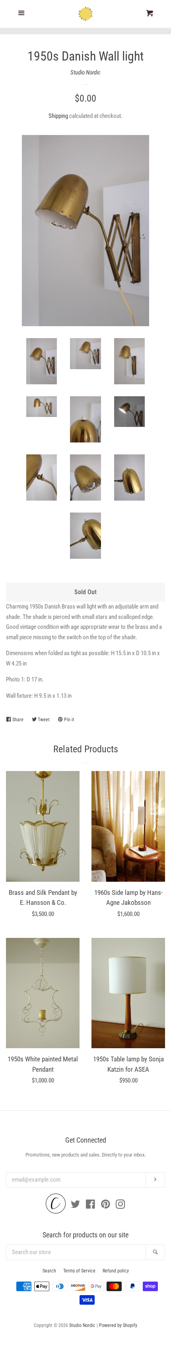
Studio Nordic (85, 72)
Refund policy (116, 1271)
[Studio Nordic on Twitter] (75, 1206)
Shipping (58, 115)
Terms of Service (79, 1271)
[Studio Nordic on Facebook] (90, 1206)
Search (49, 1271)
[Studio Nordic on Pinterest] (106, 1206)
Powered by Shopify (118, 1325)
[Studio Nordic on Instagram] (120, 1206)
